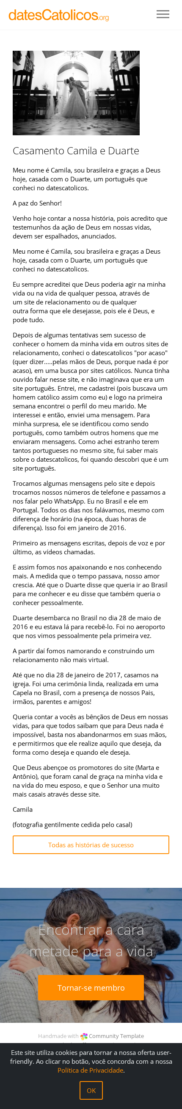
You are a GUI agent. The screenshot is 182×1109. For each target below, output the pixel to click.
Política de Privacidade (90, 1070)
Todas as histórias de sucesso (91, 845)
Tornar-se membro (91, 988)
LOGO (59, 14)
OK (91, 1090)
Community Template (116, 1036)
